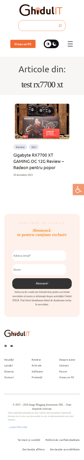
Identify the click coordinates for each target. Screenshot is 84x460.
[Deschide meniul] (70, 44)
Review (20, 147)
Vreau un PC (22, 44)
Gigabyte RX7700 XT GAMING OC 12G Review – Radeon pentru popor (38, 161)
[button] (78, 189)
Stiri (33, 147)
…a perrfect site (17, 427)
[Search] (60, 25)
